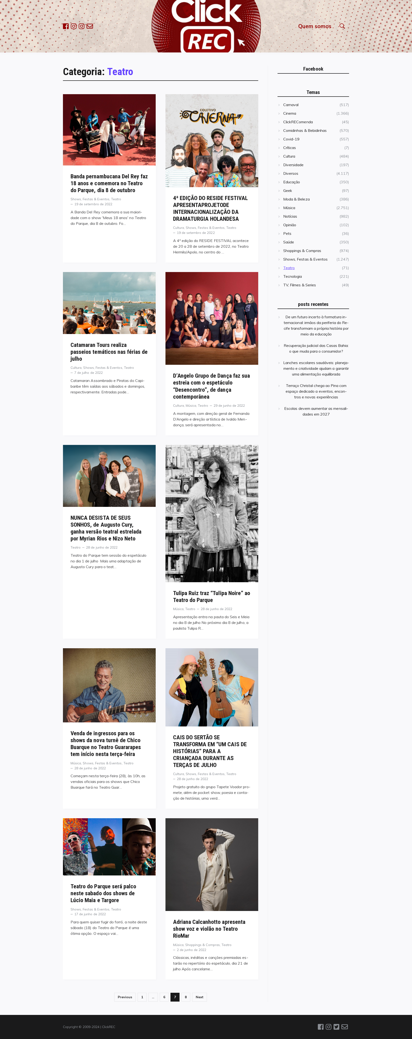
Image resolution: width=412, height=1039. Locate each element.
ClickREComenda (298, 121)
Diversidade (293, 164)
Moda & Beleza (296, 199)
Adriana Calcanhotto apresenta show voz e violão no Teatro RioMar (209, 929)
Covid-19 (291, 139)
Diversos (290, 173)
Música (191, 405)
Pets (287, 233)
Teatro (116, 199)
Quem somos (314, 26)
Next (199, 997)
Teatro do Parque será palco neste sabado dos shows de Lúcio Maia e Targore (103, 893)
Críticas (289, 147)
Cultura (178, 228)
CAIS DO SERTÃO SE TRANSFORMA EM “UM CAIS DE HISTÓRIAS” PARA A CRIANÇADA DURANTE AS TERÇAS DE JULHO (210, 751)
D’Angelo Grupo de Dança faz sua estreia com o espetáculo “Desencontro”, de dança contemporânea (211, 386)
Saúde (288, 242)
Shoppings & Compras (202, 945)
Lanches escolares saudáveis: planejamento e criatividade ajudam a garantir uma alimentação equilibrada (316, 368)
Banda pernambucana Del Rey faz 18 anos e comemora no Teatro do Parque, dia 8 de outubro (109, 183)
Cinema (289, 113)
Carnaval (291, 104)
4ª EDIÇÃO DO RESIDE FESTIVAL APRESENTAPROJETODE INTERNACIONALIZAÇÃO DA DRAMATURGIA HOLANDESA (210, 208)
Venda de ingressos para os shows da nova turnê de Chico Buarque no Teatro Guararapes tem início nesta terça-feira (106, 743)
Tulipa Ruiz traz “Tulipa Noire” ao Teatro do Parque (211, 596)
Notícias (290, 216)
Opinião (289, 224)
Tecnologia (292, 276)
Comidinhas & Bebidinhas (305, 130)
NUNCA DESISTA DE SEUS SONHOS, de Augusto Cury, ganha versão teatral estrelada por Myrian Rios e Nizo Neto (106, 528)
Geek (287, 190)
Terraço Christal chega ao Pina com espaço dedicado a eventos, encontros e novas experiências (316, 391)
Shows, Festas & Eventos (90, 199)
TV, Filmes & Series (299, 285)
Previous (125, 997)
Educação (291, 182)
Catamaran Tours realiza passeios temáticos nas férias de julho (109, 352)
